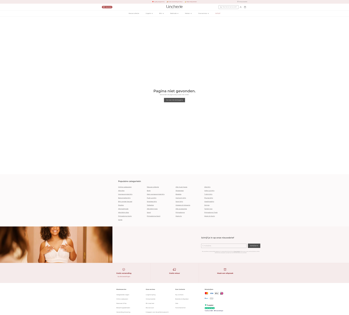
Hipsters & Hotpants (183, 205)
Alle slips (121, 191)
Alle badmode (123, 209)
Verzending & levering (123, 312)
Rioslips (121, 205)
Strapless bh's (152, 202)
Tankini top (208, 209)
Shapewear (180, 191)
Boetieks (108, 7)
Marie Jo (179, 216)
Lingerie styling (151, 295)
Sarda (120, 220)
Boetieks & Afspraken (182, 299)
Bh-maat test (150, 303)
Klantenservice (121, 289)
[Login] (240, 7)
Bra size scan (150, 308)
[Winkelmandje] (245, 7)
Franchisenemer (180, 308)
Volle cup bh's (209, 191)
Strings (206, 205)
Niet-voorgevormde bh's (156, 194)
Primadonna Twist (211, 212)
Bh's (160, 13)
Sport (149, 212)
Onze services (202, 13)
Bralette (178, 194)
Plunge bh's (208, 198)
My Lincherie (179, 295)
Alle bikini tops (152, 209)
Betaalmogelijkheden (123, 308)
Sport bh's (179, 202)
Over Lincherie (180, 289)
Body (149, 191)
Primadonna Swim (125, 216)
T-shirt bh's (208, 194)
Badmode (173, 13)
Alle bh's (207, 187)
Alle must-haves (181, 187)
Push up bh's (151, 198)
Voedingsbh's (209, 202)
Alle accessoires (181, 209)
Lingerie (148, 13)
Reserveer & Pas (121, 303)
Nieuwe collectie (134, 13)
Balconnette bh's (124, 198)
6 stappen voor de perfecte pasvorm (157, 312)
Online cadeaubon (125, 187)
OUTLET (217, 13)
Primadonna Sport (153, 216)
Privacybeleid (237, 251)
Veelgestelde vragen (122, 295)
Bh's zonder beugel (125, 202)
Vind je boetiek (150, 299)
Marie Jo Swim (209, 216)
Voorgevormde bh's (125, 194)
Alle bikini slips (123, 212)
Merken (187, 13)
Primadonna (180, 212)
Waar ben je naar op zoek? (229, 7)
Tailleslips (150, 205)
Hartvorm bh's (181, 198)
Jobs (176, 303)
